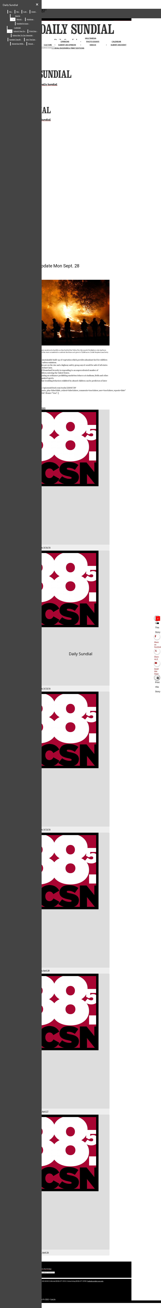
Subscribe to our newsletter (24, 35)
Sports (17, 16)
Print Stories (34, 31)
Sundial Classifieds (16, 39)
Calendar (116, 41)
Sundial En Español (61, 48)
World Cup (21, 19)
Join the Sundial (32, 39)
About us (31, 44)
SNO (47, 1299)
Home (11, 12)
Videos (93, 45)
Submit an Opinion (67, 45)
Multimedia (90, 38)
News (18, 12)
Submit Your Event (20, 31)
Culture (26, 12)
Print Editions (77, 48)
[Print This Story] (157, 677)
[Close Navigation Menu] (37, 4)
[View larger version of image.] (66, 312)
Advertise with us (19, 44)
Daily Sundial (10, 4)
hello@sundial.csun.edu (95, 1281)
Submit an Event (118, 45)
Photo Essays (92, 41)
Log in (52, 1299)
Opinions (65, 41)
